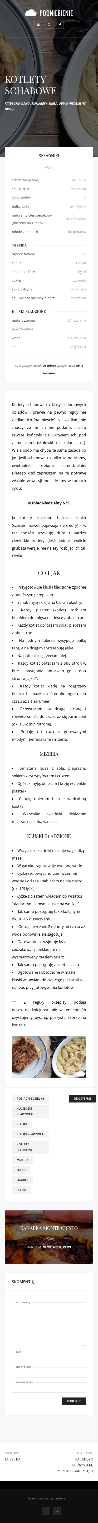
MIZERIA (22, 1160)
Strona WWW (24, 1382)
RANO (67, 1247)
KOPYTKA (12, 1459)
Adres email (24, 1367)
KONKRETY (39, 103)
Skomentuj (22, 1302)
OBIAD (21, 1170)
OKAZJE (10, 109)
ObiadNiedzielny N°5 (49, 503)
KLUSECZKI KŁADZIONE (25, 1111)
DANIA (25, 103)
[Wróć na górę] (57, 1511)
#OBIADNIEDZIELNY (30, 1099)
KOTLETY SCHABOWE (25, 1147)
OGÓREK (23, 1180)
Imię (18, 1352)
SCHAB (21, 1190)
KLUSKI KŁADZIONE (30, 1134)
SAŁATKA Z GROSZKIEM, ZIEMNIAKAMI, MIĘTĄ (75, 1465)
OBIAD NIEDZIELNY (72, 103)
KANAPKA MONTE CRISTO (49, 1228)
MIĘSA (53, 103)
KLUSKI (22, 1124)
